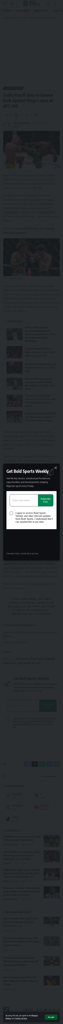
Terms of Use (21, 1018)
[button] (51, 1017)
